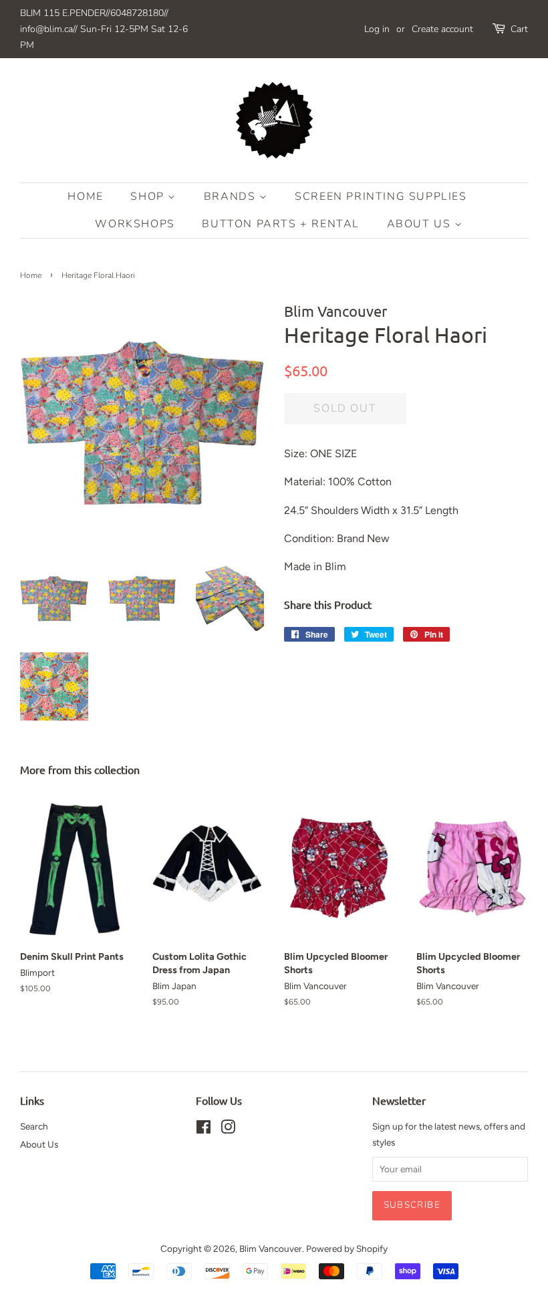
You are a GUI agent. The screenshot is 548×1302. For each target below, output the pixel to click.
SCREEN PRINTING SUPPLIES (380, 196)
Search (34, 1126)
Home (85, 196)
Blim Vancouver (270, 1248)
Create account (442, 29)
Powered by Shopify (347, 1248)
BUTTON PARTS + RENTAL (281, 224)
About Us (420, 224)
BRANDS (231, 196)
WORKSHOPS (134, 224)
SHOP (149, 196)
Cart (519, 29)
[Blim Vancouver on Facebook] (203, 1129)
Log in (377, 29)
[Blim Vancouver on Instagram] (228, 1129)
